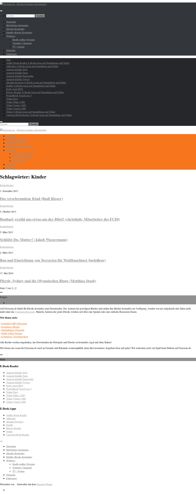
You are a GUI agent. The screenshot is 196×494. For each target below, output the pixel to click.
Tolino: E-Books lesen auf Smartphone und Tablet (30, 111)
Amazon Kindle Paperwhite (19, 76)
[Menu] (1, 10)
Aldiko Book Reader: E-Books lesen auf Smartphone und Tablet (37, 63)
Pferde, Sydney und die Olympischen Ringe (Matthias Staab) (48, 280)
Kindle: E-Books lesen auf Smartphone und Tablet (30, 85)
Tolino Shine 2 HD (15, 102)
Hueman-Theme (44, 484)
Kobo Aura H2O (14, 89)
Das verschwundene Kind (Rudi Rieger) (31, 198)
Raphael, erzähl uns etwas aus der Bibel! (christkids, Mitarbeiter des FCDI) (60, 219)
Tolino (9, 431)
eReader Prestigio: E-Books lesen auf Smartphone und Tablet (36, 82)
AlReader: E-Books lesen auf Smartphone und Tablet (32, 66)
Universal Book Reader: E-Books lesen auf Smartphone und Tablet (39, 115)
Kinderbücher (6, 185)
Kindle (9, 425)
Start (8, 59)
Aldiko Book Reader (16, 415)
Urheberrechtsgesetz (25, 311)
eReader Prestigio (14, 421)
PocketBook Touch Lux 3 (19, 95)
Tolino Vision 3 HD (16, 105)
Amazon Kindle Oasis (17, 72)
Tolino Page (12, 98)
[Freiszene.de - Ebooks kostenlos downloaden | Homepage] (23, 4)
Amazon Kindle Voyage (18, 79)
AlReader (11, 418)
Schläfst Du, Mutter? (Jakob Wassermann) (34, 239)
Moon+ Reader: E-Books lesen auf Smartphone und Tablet (35, 92)
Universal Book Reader (17, 434)
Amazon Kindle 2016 (16, 69)
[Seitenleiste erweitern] (1, 292)
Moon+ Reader (13, 428)
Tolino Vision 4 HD (16, 108)
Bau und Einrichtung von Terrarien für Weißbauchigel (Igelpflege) (53, 260)
